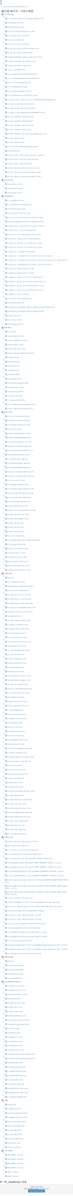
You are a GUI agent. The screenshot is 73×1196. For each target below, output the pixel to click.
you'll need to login (43, 1188)
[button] (1, 1)
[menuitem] (1, 4)
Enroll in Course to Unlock (36, 1191)
